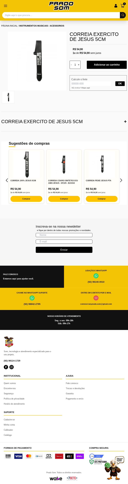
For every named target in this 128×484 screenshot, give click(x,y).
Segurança (8, 393)
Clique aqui (85, 88)
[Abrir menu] (5, 5)
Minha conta (9, 425)
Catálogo (8, 435)
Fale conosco (72, 383)
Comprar (26, 199)
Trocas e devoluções (75, 388)
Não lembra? (81, 88)
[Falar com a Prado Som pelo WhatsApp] (114, 468)
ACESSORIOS (57, 26)
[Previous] (7, 180)
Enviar (64, 249)
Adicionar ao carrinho (107, 64)
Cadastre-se (9, 419)
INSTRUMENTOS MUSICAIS (33, 26)
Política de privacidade (14, 399)
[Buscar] (123, 15)
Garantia (70, 393)
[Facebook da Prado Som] (6, 367)
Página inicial (9, 26)
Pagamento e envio (74, 399)
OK (120, 83)
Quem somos (10, 383)
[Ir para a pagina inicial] (61, 6)
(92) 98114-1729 (12, 360)
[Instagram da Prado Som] (11, 367)
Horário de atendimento (14, 404)
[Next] (121, 180)
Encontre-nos (10, 388)
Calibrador (8, 430)
